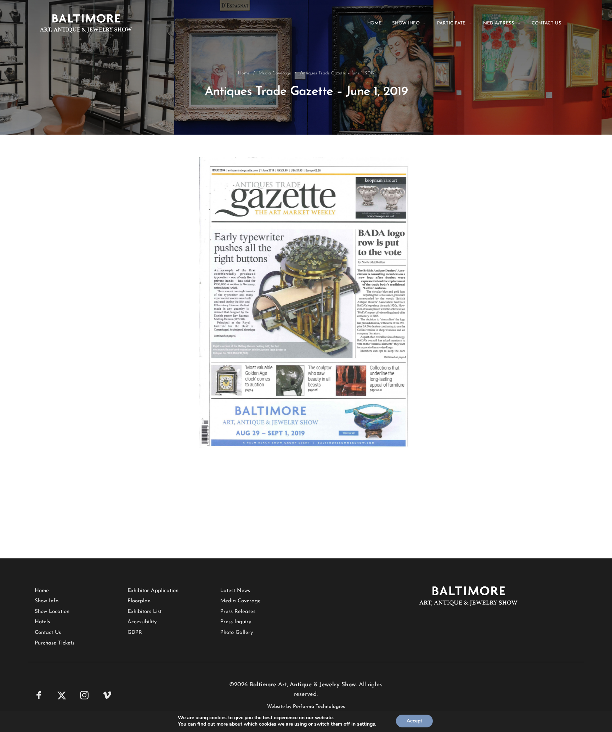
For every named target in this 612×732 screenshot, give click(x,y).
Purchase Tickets (54, 643)
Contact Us (48, 632)
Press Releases (237, 611)
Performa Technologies (319, 706)
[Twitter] (61, 695)
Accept (414, 720)
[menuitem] (379, 23)
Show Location (52, 611)
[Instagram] (84, 695)
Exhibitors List (145, 611)
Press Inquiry (235, 622)
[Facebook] (39, 695)
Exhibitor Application (153, 590)
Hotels (42, 622)
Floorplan (139, 601)
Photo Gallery (236, 632)
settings (366, 724)
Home (244, 73)
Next (420, 333)
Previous (189, 333)
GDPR (135, 632)
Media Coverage (275, 73)
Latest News (235, 590)
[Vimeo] (107, 695)
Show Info (46, 601)
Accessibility (142, 622)
